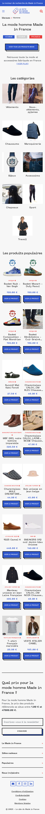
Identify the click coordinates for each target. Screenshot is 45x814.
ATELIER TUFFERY (32, 485)
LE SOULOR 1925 (11, 536)
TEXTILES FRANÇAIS (12, 637)
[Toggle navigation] (41, 11)
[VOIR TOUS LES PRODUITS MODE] (22, 50)
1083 (32, 536)
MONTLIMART (32, 637)
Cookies (22, 799)
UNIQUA (11, 280)
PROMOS (35, 37)
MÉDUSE (11, 382)
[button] (22, 64)
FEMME (21, 37)
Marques (6, 18)
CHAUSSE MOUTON (32, 382)
